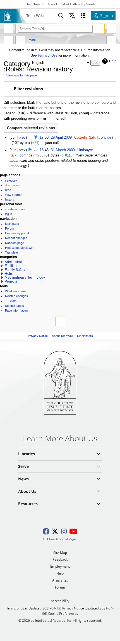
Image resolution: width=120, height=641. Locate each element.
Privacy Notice (38, 336)
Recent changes (16, 238)
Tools (111, 40)
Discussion (12, 185)
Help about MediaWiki (19, 247)
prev (22, 137)
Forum (9, 228)
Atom (12, 301)
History (9, 199)
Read (8, 190)
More (32, 40)
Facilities (11, 266)
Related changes (16, 296)
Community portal (17, 233)
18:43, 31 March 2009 (57, 150)
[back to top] (60, 321)
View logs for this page (21, 75)
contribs (105, 137)
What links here (15, 291)
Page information (16, 310)
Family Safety (15, 270)
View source (13, 194)
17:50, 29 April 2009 (56, 137)
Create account (15, 209)
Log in (8, 214)
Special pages (14, 305)
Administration (16, 262)
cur (13, 150)
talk (93, 137)
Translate (11, 252)
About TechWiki (62, 336)
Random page (14, 243)
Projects (11, 281)
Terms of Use (47, 55)
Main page (12, 223)
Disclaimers (85, 336)
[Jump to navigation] (8, 29)
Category (11, 180)
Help (112, 61)
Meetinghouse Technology (25, 277)
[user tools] (111, 29)
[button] (59, 89)
